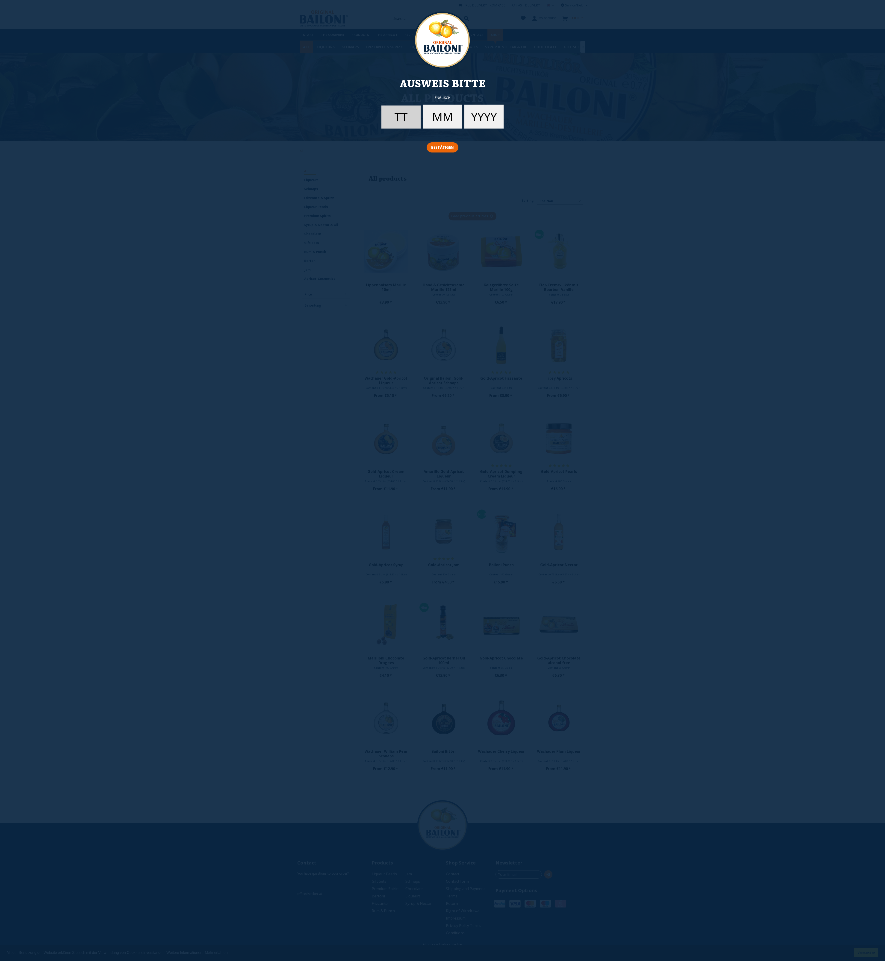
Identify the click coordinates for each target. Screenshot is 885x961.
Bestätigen (442, 147)
